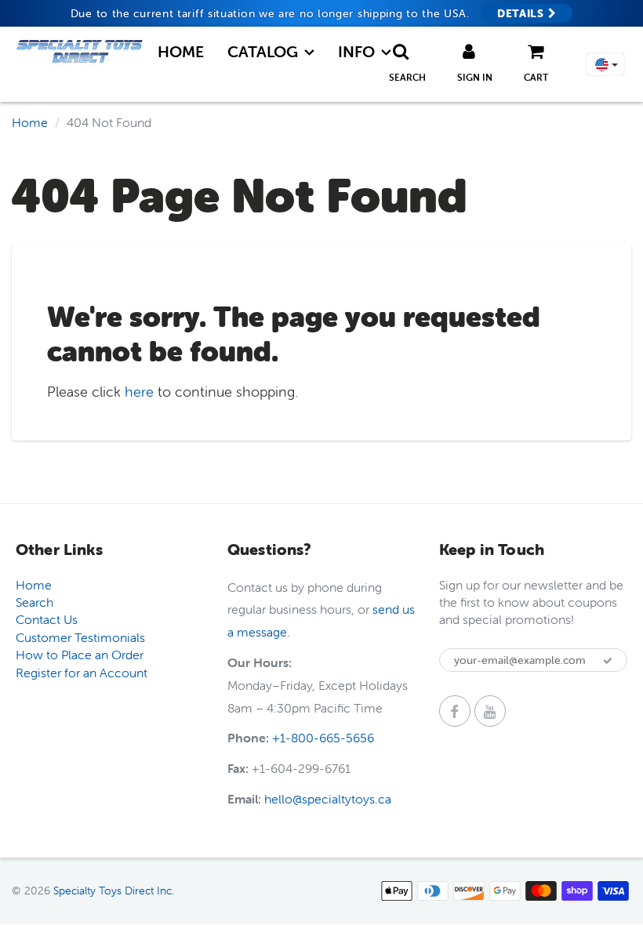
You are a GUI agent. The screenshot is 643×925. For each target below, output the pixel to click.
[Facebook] (454, 711)
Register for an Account (81, 672)
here (139, 392)
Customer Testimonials (80, 637)
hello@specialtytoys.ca (327, 799)
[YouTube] (490, 711)
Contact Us (47, 619)
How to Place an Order (79, 654)
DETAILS (522, 13)
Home (181, 51)
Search (34, 602)
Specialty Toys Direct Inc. (113, 890)
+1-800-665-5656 (323, 737)
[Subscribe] (607, 660)
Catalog (262, 51)
